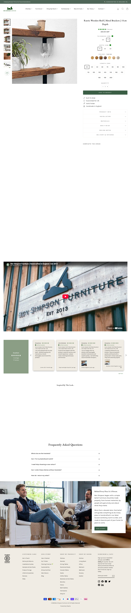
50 (97, 67)
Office (81, 564)
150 (111, 72)
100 (123, 67)
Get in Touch (26, 558)
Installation (105, 116)
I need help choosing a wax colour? (65, 464)
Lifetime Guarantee (28, 573)
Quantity (105, 83)
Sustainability (45, 567)
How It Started (45, 558)
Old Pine (109, 58)
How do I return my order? (65, 475)
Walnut (105, 58)
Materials (105, 121)
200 (111, 77)
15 (99, 48)
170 (122, 72)
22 (105, 48)
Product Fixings (27, 570)
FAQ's (23, 579)
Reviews (24, 576)
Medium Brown (114, 58)
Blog (42, 576)
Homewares (63, 590)
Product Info (105, 112)
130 (99, 72)
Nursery (81, 573)
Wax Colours (44, 573)
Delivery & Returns (105, 134)
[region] (78, 355)
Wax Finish (105, 125)
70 (107, 67)
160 (116, 72)
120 (94, 72)
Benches (62, 582)
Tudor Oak (101, 58)
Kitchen (81, 558)
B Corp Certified (45, 570)
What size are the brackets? (65, 453)
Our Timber (44, 561)
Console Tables (64, 570)
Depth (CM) (105, 45)
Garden (81, 576)
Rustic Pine (92, 58)
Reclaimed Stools (65, 567)
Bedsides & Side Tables (67, 579)
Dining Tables (64, 564)
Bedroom (81, 567)
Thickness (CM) (105, 36)
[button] (105, 29)
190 (105, 77)
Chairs (62, 585)
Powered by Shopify (65, 606)
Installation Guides (28, 564)
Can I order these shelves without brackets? (65, 470)
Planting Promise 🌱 (47, 564)
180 (99, 77)
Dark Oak (96, 58)
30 (110, 48)
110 (88, 72)
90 (118, 67)
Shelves (62, 558)
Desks (62, 573)
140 (105, 72)
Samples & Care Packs (29, 567)
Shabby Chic (118, 58)
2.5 (103, 39)
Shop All (62, 593)
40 (92, 67)
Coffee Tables (64, 576)
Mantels (62, 561)
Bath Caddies (64, 587)
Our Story (101, 528)
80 (113, 67)
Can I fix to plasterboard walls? (65, 459)
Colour (105, 54)
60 (102, 67)
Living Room (82, 561)
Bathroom (82, 570)
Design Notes (105, 130)
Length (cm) (105, 63)
